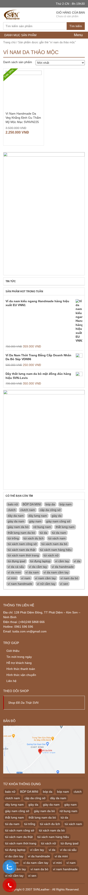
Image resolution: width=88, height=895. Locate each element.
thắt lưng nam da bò (21, 532)
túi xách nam (57, 538)
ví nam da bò (69, 578)
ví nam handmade (20, 583)
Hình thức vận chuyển (21, 675)
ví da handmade (63, 566)
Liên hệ (11, 681)
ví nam (25, 578)
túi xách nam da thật (21, 549)
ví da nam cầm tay (56, 572)
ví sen (64, 583)
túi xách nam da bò (54, 544)
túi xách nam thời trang (23, 555)
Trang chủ (9, 42)
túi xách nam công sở (22, 544)
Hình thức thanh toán (20, 669)
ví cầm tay (62, 561)
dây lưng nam (37, 515)
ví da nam (32, 572)
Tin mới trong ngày (19, 656)
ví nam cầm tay (45, 578)
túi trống (13, 538)
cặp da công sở (50, 510)
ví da (77, 561)
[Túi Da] (12, 14)
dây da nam (16, 515)
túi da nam (59, 532)
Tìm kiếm (75, 26)
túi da (43, 532)
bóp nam (66, 504)
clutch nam (27, 510)
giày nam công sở (58, 521)
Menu (78, 35)
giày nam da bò (18, 527)
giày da (57, 515)
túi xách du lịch (33, 538)
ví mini (12, 578)
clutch (12, 510)
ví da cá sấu (16, 566)
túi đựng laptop (40, 561)
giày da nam (16, 521)
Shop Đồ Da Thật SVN (23, 702)
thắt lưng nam (65, 527)
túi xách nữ (51, 555)
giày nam (35, 521)
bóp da (50, 504)
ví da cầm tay (38, 566)
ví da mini (14, 572)
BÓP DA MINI (32, 504)
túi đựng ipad (16, 561)
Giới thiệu (12, 650)
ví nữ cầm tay (46, 583)
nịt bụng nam (42, 527)
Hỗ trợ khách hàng (19, 663)
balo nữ (13, 504)
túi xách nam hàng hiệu (56, 549)
